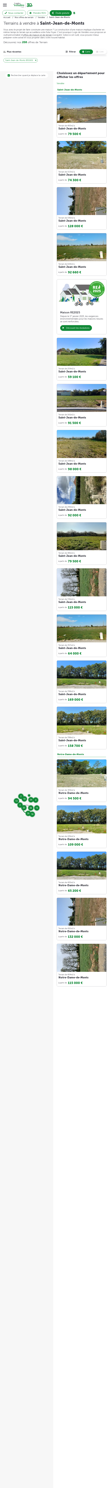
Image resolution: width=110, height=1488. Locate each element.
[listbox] (12, 52)
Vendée (60, 83)
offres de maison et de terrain (37, 35)
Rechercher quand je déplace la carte (28, 75)
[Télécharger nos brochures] (74, 13)
